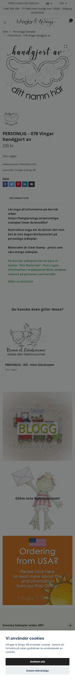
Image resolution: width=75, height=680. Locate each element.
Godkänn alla (37, 661)
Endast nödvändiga (37, 670)
